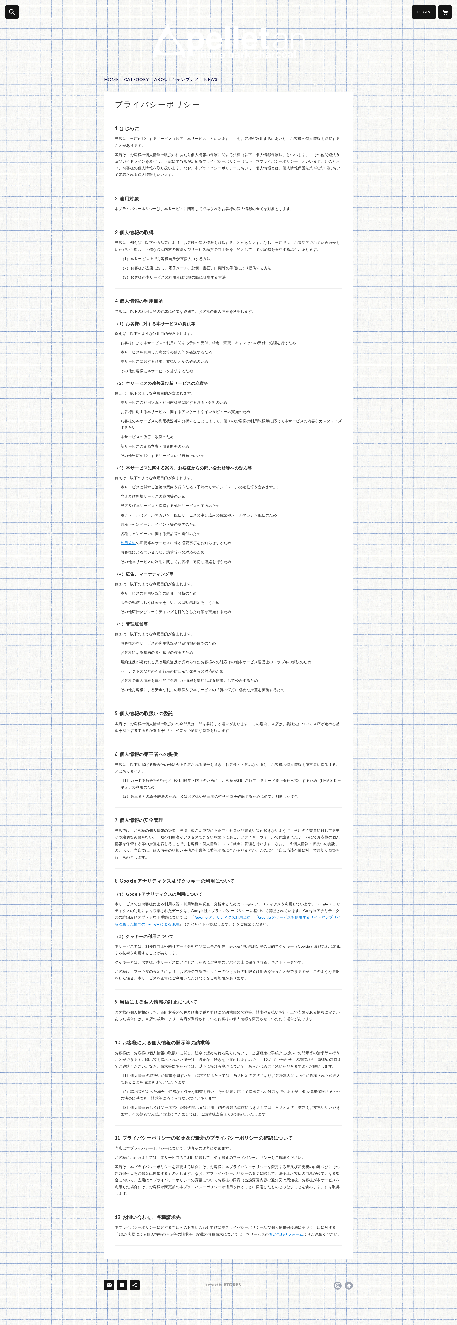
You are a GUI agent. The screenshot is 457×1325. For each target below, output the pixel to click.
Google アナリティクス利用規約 (223, 917)
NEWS (210, 79)
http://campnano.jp (349, 1286)
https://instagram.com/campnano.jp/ (338, 1286)
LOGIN (424, 12)
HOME (111, 79)
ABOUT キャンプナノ (176, 79)
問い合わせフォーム (286, 1234)
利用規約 (128, 543)
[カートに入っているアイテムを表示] (445, 12)
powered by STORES (223, 1285)
